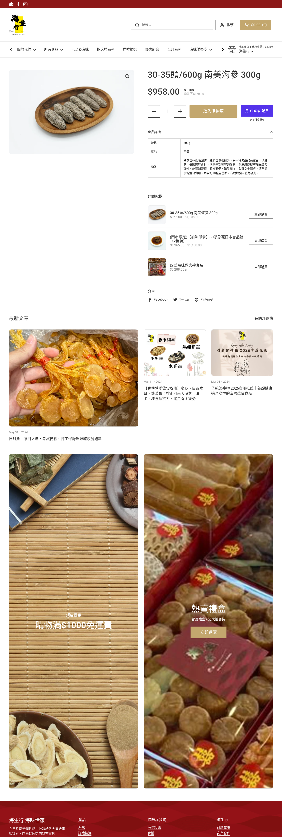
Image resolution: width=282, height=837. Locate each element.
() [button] (260, 26)
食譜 (151, 833)
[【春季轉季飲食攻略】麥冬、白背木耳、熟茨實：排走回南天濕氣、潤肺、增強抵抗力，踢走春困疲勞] (175, 352)
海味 (81, 827)
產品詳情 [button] (154, 132)
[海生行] (18, 24)
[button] (250, 50)
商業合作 (223, 833)
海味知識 (154, 827)
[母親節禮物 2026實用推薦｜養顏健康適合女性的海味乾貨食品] (242, 352)
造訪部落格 (264, 318)
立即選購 (208, 632)
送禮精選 (84, 833)
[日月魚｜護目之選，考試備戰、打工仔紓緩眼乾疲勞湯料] (73, 378)
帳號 (230, 25)
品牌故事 (223, 827)
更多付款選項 (257, 119)
